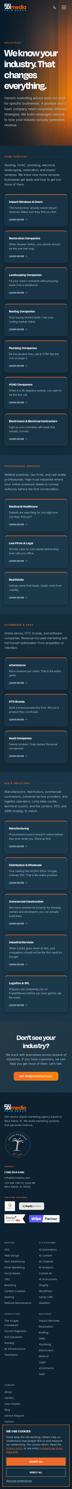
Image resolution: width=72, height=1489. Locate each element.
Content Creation (14, 1291)
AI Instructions (48, 1279)
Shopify (43, 1285)
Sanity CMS (46, 1297)
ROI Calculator (13, 1337)
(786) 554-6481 (14, 1172)
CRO (7, 1279)
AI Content (45, 1255)
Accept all (36, 1461)
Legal (42, 1362)
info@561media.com (17, 1178)
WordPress (45, 1291)
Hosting (9, 1297)
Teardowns (11, 1354)
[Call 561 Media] (54, 7)
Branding (10, 1285)
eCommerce (46, 1368)
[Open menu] (64, 7)
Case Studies (12, 1404)
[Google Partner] (9, 1206)
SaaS (42, 1374)
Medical (44, 1356)
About (8, 1392)
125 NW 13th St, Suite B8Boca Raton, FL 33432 (19, 1184)
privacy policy (14, 1448)
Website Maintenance (17, 1303)
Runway (9, 1343)
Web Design (11, 1255)
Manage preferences (19, 1481)
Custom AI (45, 1273)
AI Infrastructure (14, 1349)
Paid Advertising (14, 1261)
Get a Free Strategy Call (36, 1076)
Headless (44, 1303)
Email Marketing (14, 1267)
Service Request (14, 1415)
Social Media (12, 1273)
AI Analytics (46, 1267)
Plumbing (45, 1344)
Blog (7, 1409)
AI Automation (48, 1249)
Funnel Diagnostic (15, 1331)
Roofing (43, 1332)
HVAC (42, 1338)
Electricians (46, 1350)
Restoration (46, 1326)
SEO (6, 1249)
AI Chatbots (46, 1261)
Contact (9, 1421)
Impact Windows (49, 1320)
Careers (9, 1398)
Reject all (36, 1472)
